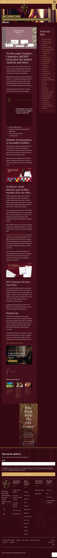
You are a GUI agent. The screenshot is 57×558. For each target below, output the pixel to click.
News (44, 82)
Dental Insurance (47, 57)
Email (3, 460)
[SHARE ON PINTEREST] (15, 371)
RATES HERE (54, 7)
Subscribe (28, 474)
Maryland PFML (47, 77)
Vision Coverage (47, 104)
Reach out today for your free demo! (14, 343)
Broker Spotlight (47, 43)
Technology (46, 100)
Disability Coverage (47, 59)
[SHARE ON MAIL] (7, 374)
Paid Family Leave (47, 94)
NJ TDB (45, 84)
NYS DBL (45, 90)
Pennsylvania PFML (48, 96)
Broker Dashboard (47, 41)
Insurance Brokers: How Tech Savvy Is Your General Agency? (28, 391)
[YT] (5, 2)
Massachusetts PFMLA (48, 80)
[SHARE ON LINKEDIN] (12, 371)
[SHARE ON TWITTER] (7, 372)
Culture (44, 55)
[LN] (2, 2)
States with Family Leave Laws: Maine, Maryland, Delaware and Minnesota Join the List (19, 393)
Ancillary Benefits (47, 39)
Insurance (45, 69)
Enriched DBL (46, 61)
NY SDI (45, 88)
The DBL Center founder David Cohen (17, 235)
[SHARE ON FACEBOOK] (10, 371)
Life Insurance (46, 71)
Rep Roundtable (47, 98)
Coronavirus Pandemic (48, 49)
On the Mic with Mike (48, 92)
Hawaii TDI (46, 63)
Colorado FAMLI (47, 47)
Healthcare (45, 65)
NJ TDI (45, 86)
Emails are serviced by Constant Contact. (17, 470)
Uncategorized (46, 102)
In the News (46, 67)
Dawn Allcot (13, 42)
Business (8, 45)
